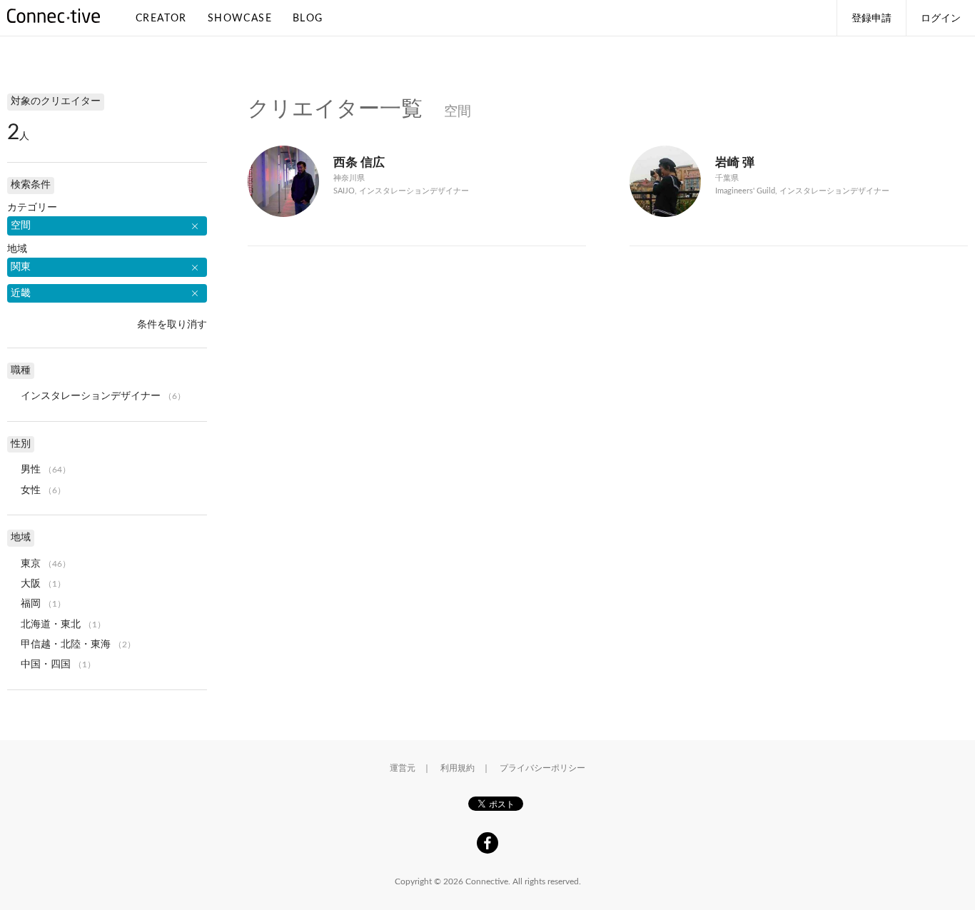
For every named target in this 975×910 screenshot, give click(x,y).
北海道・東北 (51, 625)
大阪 (31, 584)
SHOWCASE (240, 19)
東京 (31, 564)
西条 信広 (359, 162)
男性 (31, 470)
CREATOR (161, 19)
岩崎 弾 (734, 162)
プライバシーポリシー (542, 768)
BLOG (308, 19)
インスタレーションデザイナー (91, 396)
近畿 (21, 293)
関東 (21, 267)
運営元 (402, 768)
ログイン (941, 19)
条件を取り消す (172, 325)
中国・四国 (46, 664)
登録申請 (871, 19)
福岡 (31, 604)
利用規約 (457, 768)
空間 (21, 226)
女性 (31, 490)
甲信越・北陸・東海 (66, 644)
